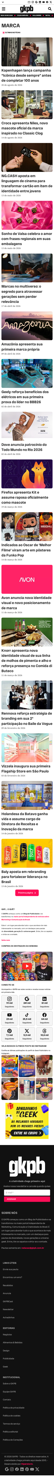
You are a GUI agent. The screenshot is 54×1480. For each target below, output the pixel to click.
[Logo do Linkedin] (21, 1469)
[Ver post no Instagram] (9, 1066)
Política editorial (10, 1431)
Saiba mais (5, 940)
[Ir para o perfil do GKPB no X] (51, 2)
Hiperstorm (27, 1464)
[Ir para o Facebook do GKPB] (47, 2)
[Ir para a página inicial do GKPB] (26, 8)
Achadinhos (8, 1317)
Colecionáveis (22, 15)
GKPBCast (8, 1301)
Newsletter (8, 1309)
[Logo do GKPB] (27, 1167)
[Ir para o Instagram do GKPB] (33, 2)
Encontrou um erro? (12, 1277)
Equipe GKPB (9, 1391)
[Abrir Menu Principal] (3, 9)
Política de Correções (13, 1439)
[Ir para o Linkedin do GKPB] (40, 2)
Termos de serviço (11, 1423)
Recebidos (8, 1285)
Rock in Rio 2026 (7, 15)
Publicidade (8, 1358)
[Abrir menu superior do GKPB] (2, 2)
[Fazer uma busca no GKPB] (50, 9)
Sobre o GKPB (9, 1383)
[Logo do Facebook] (16, 1469)
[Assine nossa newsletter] (29, 2)
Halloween (37, 15)
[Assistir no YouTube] (27, 966)
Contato (7, 1399)
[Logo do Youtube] (32, 1469)
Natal (48, 15)
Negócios (7, 1334)
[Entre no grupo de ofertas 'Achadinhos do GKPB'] (27, 1121)
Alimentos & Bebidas (12, 1342)
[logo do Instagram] (6, 1469)
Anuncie (7, 1293)
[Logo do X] (37, 1469)
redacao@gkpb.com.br (32, 1248)
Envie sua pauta (10, 1269)
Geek (5, 1366)
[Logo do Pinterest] (27, 1469)
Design (6, 1350)
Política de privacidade (13, 1407)
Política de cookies (11, 1415)
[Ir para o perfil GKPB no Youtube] (43, 2)
